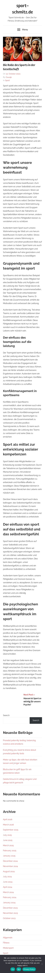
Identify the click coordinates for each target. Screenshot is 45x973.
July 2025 (7, 835)
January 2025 (9, 856)
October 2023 (9, 918)
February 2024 (9, 897)
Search (6, 715)
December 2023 (10, 908)
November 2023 (10, 913)
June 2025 (7, 840)
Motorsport (8, 948)
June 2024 (7, 882)
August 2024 (9, 871)
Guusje (9, 77)
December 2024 (10, 861)
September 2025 (10, 830)
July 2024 (7, 876)
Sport (7, 80)
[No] (42, 964)
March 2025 (8, 845)
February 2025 (9, 850)
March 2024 (8, 892)
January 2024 (9, 902)
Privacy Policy (29, 969)
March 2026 (8, 824)
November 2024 (10, 866)
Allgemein (7, 937)
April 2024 (7, 887)
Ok (13, 969)
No (19, 969)
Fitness (6, 943)
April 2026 (7, 819)
